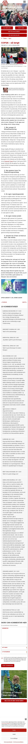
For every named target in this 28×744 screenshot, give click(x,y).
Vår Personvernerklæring (18, 742)
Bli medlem (7, 28)
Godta (14, 730)
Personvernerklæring (15, 661)
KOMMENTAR (5, 628)
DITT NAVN (4, 647)
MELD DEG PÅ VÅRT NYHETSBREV (14, 700)
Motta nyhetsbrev (14, 31)
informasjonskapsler (5, 723)
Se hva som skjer (14, 35)
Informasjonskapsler (8, 742)
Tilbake (5, 38)
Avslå (14, 734)
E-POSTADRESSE (6, 651)
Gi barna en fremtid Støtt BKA (12, 694)
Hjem (10, 38)
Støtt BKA (21, 28)
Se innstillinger (14, 738)
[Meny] (24, 2)
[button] (26, 719)
